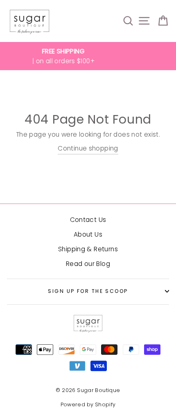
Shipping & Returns (88, 249)
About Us (88, 234)
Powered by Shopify (88, 404)
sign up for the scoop (88, 291)
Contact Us (88, 219)
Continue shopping (88, 148)
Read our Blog (88, 263)
